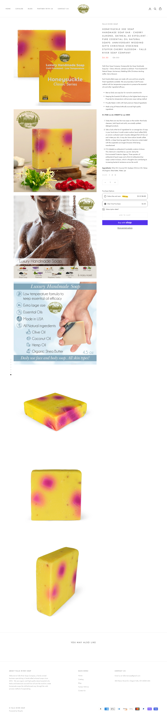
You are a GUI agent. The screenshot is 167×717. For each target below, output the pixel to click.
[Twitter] (112, 175)
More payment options (124, 228)
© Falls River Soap (17, 708)
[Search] (155, 8)
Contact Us (63, 9)
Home (8, 9)
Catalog (19, 9)
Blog (30, 9)
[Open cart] (160, 8)
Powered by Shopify (16, 711)
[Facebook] (109, 175)
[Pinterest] (115, 175)
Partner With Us (45, 9)
